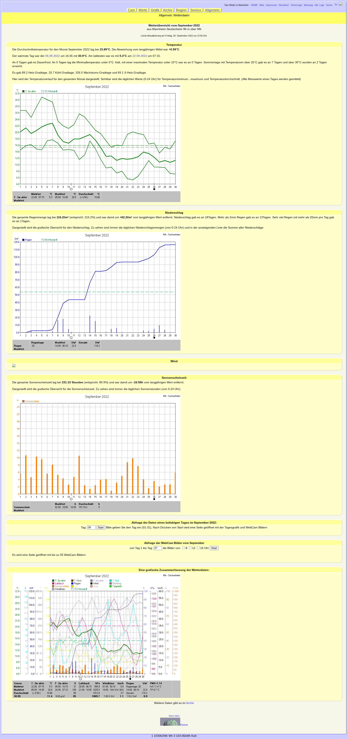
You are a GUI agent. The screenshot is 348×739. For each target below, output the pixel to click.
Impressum (271, 5)
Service (196, 10)
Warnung (308, 5)
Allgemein (212, 10)
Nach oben (174, 716)
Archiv (168, 10)
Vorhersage (296, 5)
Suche (329, 5)
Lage (321, 5)
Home (184, 724)
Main (261, 5)
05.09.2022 (52, 55)
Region (181, 10)
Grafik (155, 10)
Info (316, 5)
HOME (254, 5)
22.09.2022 (140, 55)
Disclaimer (284, 5)
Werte (143, 10)
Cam (131, 10)
